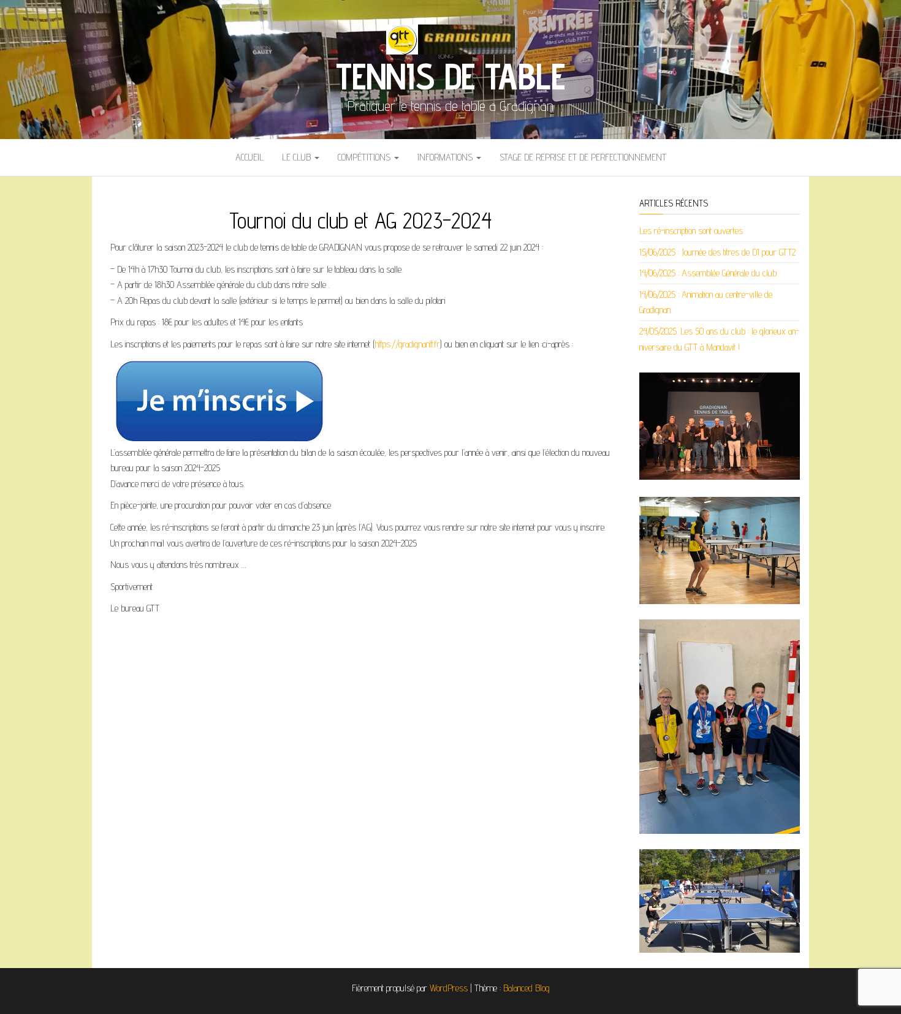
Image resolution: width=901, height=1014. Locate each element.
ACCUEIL (249, 157)
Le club (297, 157)
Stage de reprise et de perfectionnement (583, 157)
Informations (446, 157)
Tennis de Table (450, 76)
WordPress (449, 988)
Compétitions (365, 157)
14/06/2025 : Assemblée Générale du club (708, 273)
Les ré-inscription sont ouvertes (691, 230)
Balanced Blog (526, 988)
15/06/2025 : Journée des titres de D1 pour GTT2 (717, 252)
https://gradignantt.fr (407, 344)
